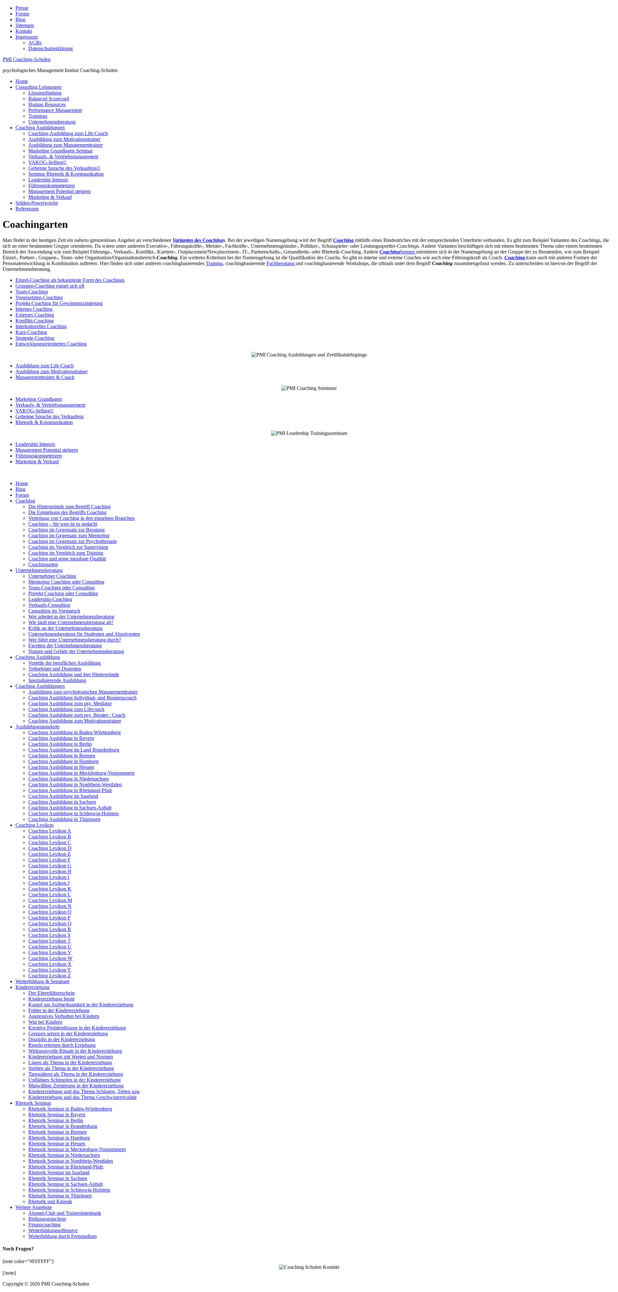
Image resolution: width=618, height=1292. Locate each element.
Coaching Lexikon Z (49, 975)
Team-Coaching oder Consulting (61, 587)
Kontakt (23, 31)
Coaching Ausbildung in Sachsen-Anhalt (69, 807)
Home (21, 81)
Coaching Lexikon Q (49, 923)
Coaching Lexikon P (49, 917)
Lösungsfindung (44, 93)
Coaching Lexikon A (49, 831)
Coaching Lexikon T (49, 941)
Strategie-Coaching (34, 338)
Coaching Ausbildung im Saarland (63, 796)
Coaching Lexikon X (49, 964)
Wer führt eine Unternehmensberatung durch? (74, 639)
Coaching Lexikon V (49, 952)
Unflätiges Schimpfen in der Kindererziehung (74, 1080)
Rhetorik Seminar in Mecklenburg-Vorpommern (77, 1149)
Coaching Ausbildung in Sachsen (62, 802)
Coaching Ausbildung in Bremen (61, 755)
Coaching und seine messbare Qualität (67, 558)
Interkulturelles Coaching (41, 326)
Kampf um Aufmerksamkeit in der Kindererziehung (80, 1004)
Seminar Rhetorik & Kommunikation (66, 174)
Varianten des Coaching (198, 240)
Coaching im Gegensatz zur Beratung (66, 529)
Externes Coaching (34, 315)
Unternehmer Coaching (52, 576)
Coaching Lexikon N (49, 906)
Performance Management (55, 110)
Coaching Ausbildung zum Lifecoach (66, 709)
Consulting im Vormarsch (54, 611)
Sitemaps (24, 25)
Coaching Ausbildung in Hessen (61, 767)
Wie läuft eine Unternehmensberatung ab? (70, 622)
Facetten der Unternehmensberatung (65, 645)
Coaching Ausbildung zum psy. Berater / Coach (76, 715)
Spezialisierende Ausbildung (57, 680)
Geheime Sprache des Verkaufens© (64, 168)
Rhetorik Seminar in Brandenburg (62, 1126)
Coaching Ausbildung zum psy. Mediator (70, 703)
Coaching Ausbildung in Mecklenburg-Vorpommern (81, 773)
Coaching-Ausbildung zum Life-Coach (68, 133)
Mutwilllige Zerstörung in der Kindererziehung (76, 1085)
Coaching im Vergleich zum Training (65, 553)
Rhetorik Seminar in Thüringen (60, 1195)
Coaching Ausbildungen (40, 127)
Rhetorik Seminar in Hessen (56, 1143)
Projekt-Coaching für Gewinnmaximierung (59, 303)
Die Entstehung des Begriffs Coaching (67, 512)
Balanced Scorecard (48, 98)
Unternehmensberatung (52, 122)
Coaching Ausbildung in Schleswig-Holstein (73, 813)
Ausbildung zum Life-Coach (44, 365)
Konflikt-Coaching (34, 320)
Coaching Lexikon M (50, 900)
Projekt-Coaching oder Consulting (63, 593)
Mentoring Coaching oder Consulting (66, 582)
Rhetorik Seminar (33, 1103)
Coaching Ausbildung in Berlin (60, 744)
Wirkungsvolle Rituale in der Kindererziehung (75, 1051)
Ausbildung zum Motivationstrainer (64, 139)
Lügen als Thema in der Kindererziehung (70, 1062)
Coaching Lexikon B (49, 836)
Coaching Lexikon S (49, 935)
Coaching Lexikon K (49, 888)
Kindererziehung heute (51, 998)
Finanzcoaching (44, 1224)
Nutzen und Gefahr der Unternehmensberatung (76, 651)
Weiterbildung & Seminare (42, 981)
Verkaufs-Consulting (49, 605)
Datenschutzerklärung (50, 48)
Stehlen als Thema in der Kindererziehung (71, 1068)
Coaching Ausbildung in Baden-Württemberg (74, 732)
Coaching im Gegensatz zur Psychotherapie (72, 541)
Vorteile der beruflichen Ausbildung (64, 663)
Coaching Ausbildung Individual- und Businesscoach (82, 697)
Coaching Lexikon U (49, 946)
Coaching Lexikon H (49, 871)
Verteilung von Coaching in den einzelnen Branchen (81, 518)
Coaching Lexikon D (49, 848)
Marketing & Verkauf (50, 197)
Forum (22, 13)
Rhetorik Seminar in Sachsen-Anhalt (65, 1184)
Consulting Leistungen (38, 87)
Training (214, 263)
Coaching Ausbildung (37, 657)
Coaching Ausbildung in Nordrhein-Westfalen (75, 784)
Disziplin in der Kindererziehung (61, 1039)
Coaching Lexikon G (49, 865)
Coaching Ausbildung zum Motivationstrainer (74, 721)
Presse (21, 8)
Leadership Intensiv (48, 179)
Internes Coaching (33, 309)
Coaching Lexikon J (49, 883)
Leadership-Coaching (50, 599)
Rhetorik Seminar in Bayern (56, 1114)
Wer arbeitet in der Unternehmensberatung (71, 616)
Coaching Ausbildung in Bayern (61, 738)
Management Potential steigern (59, 191)
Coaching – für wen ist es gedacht (62, 524)
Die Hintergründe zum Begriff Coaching (69, 506)
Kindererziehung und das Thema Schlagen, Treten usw (84, 1091)
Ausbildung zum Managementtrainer (65, 145)
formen (397, 251)
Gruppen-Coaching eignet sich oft (49, 286)
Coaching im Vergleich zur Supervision (68, 547)
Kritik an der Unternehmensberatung (65, 628)
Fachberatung (281, 263)
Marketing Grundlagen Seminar (60, 150)
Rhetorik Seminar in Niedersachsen (64, 1155)
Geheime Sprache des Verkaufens (49, 416)
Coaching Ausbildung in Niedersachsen (68, 778)
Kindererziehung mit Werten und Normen (70, 1056)
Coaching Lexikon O (49, 912)
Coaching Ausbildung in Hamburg (63, 761)
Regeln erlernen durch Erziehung (62, 1045)
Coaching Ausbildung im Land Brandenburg (73, 749)
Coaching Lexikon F (49, 860)
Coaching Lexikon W (50, 958)
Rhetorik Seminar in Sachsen (57, 1178)
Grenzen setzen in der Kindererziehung (68, 1033)
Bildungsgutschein (47, 1219)
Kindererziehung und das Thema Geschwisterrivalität (82, 1097)
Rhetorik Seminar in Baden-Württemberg (70, 1109)
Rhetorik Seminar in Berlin (55, 1120)
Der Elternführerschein (51, 993)
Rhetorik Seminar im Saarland (58, 1172)
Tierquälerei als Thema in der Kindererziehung (75, 1074)
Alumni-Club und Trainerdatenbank (64, 1213)
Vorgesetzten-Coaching (39, 297)
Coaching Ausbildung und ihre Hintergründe (73, 674)
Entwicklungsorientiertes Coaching (51, 343)
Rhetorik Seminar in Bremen (57, 1132)
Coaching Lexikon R (49, 929)
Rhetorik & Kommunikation (44, 422)
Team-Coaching (31, 291)
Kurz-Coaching (31, 332)
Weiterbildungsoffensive (53, 1230)
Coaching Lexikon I (48, 877)
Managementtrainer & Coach (44, 377)
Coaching (25, 500)
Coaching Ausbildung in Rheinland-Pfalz (70, 790)
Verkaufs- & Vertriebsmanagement (63, 156)
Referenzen (27, 208)
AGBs (35, 42)
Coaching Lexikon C (49, 842)
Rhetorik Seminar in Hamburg (59, 1137)
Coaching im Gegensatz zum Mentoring (68, 535)
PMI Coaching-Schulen (27, 59)
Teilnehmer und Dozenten (54, 668)
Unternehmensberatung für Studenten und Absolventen (84, 634)
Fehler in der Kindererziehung (58, 1010)
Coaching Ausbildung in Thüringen (64, 819)
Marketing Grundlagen (38, 399)
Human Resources (47, 104)
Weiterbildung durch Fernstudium (62, 1236)
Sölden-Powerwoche (36, 203)
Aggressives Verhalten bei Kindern (63, 1016)
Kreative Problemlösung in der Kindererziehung (77, 1027)
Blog (20, 19)
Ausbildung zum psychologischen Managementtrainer (83, 692)
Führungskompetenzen (51, 185)
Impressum (26, 37)
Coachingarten (43, 564)
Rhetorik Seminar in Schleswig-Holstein (69, 1190)
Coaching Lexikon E (49, 854)
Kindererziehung (32, 987)
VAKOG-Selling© (47, 162)
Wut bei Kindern (45, 1022)
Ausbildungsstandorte (37, 726)
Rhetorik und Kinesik (50, 1201)
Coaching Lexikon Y (49, 970)
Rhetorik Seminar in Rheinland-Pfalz (65, 1166)
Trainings (37, 116)
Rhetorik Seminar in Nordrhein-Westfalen (70, 1161)
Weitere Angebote (33, 1207)
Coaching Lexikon (34, 825)
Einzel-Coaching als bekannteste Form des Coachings (70, 280)
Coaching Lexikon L (49, 894)
